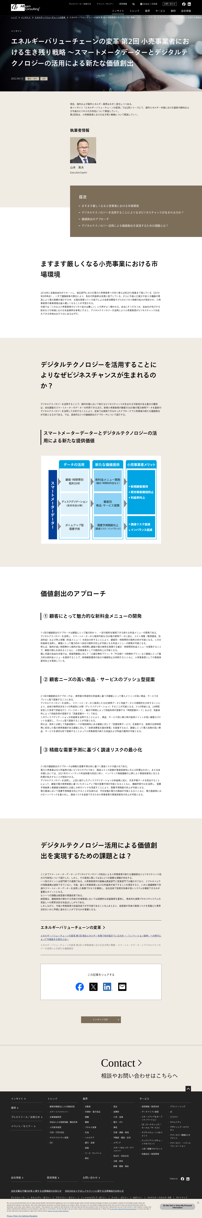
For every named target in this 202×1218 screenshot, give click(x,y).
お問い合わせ (169, 3)
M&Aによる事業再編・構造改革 (64, 1122)
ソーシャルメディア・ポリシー (94, 1197)
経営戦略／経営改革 (150, 1106)
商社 (87, 1158)
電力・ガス (118, 1122)
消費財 (116, 1111)
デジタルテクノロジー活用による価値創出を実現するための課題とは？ (125, 226)
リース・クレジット (93, 1153)
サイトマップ (181, 1197)
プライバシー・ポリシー (66, 1197)
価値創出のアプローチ (95, 219)
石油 (87, 1132)
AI (171, 1111)
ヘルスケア (89, 1137)
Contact (118, 1063)
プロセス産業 (90, 1127)
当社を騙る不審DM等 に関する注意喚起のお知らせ (36, 1191)
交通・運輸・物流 (121, 1132)
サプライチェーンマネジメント (152, 1134)
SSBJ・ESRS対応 (57, 1132)
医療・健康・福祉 (121, 1166)
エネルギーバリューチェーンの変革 (71, 928)
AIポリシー (138, 1197)
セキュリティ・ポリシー (41, 1197)
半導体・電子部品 (92, 1111)
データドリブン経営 (150, 1111)
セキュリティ (175, 1122)
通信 (115, 1127)
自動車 (88, 1106)
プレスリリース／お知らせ (80, 3)
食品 (115, 1106)
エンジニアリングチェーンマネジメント (152, 1142)
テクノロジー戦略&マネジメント (180, 1137)
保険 (87, 1148)
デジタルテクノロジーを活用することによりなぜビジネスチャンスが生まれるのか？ (133, 213)
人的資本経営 (55, 1127)
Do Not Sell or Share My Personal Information (177, 1207)
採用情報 (123, 3)
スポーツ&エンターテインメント (123, 1149)
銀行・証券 (90, 1142)
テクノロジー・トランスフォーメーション (180, 1144)
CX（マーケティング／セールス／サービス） (151, 1126)
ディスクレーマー (18, 1197)
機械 (87, 1122)
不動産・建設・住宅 (122, 1137)
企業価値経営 (55, 1117)
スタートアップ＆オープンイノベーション (152, 1118)
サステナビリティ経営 (59, 1137)
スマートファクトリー (59, 1111)
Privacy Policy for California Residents (22, 1216)
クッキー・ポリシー (119, 1197)
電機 (87, 1117)
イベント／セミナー (105, 3)
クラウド (174, 1117)
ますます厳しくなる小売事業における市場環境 (110, 206)
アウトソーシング (177, 1106)
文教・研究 (118, 1161)
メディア (117, 1142)
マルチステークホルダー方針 (159, 1197)
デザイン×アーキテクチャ (179, 1129)
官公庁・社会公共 (121, 1156)
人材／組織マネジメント (152, 1148)
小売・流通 (118, 1117)
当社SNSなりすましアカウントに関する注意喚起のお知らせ (94, 1191)
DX (51, 1142)
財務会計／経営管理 (150, 1154)
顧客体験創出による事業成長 (62, 1106)
